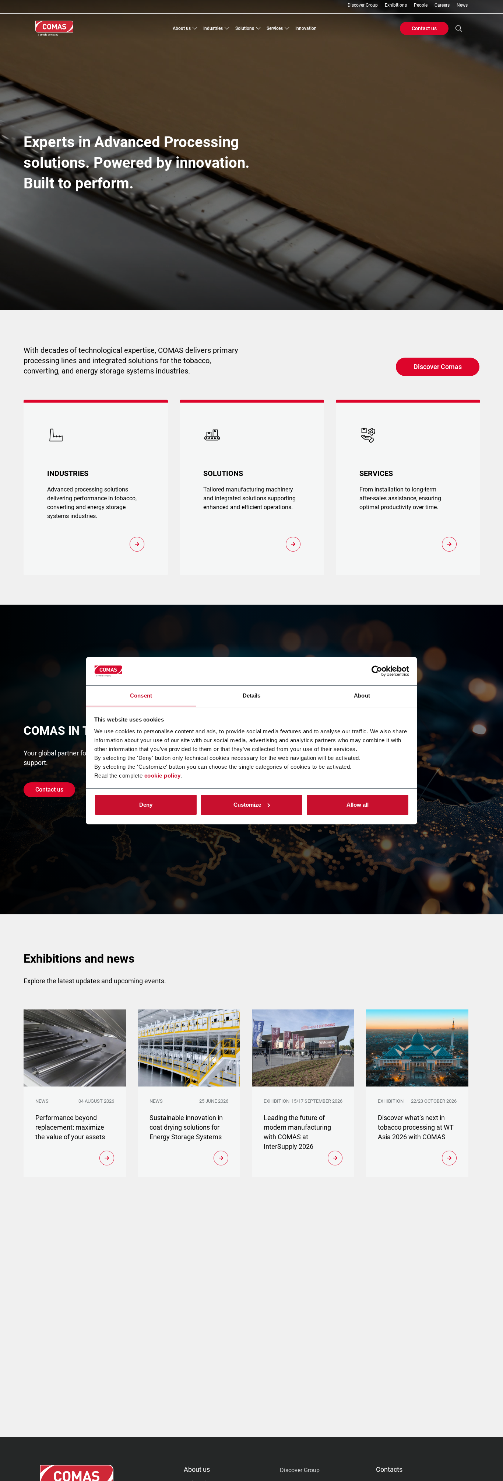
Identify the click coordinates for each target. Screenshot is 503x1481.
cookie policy (162, 775)
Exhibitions (396, 5)
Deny (145, 805)
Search (458, 28)
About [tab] (362, 695)
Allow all (358, 805)
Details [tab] (252, 695)
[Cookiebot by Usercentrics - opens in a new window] (377, 671)
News (462, 5)
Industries (213, 28)
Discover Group (363, 5)
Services (275, 28)
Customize (247, 805)
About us (182, 28)
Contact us (424, 28)
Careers (442, 5)
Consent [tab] (141, 695)
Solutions (244, 28)
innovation (306, 28)
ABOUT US (197, 1469)
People (421, 5)
